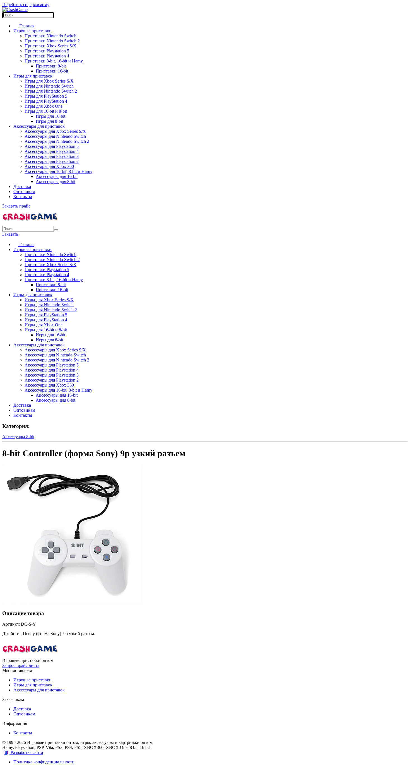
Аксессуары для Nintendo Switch (55, 136)
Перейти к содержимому (25, 4)
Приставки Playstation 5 (47, 51)
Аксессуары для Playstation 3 (52, 156)
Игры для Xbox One (43, 106)
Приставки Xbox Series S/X (50, 46)
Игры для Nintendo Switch (49, 86)
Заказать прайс (16, 206)
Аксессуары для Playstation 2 (52, 161)
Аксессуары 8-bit (18, 436)
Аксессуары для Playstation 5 (52, 146)
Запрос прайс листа (20, 665)
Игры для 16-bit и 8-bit (46, 111)
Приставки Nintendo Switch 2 (52, 40)
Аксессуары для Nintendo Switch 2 (57, 141)
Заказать (10, 234)
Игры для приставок (32, 76)
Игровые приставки (32, 30)
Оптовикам (24, 191)
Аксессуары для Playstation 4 (52, 151)
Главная (26, 25)
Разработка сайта (27, 752)
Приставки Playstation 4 (47, 56)
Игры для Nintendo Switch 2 (51, 91)
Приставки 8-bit (51, 66)
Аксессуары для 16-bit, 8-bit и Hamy (58, 171)
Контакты (22, 196)
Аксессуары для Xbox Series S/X (55, 131)
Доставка (22, 186)
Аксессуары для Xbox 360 (49, 166)
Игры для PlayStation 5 (46, 96)
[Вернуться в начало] (15, 9)
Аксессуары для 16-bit (57, 176)
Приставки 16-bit (52, 71)
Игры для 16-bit (50, 116)
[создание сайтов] (6, 752)
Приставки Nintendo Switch (50, 35)
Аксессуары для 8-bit (55, 181)
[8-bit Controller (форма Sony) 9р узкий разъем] (72, 602)
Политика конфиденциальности (43, 762)
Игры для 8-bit (49, 121)
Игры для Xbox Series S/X (49, 81)
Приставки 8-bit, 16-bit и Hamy (54, 61)
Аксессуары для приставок (39, 126)
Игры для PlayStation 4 (46, 101)
